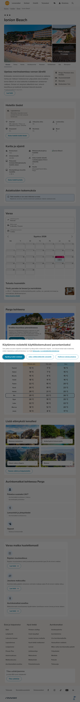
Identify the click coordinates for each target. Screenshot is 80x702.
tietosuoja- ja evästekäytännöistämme (46, 351)
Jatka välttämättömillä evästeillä (40, 357)
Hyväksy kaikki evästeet (13, 357)
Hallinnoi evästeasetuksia (67, 357)
